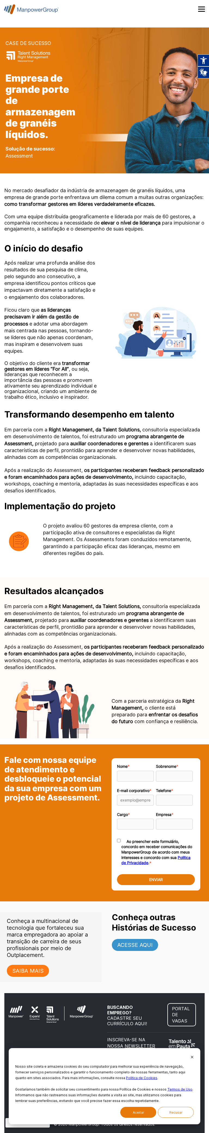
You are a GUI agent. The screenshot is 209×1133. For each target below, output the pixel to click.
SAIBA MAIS (28, 971)
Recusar (175, 1112)
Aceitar (138, 1112)
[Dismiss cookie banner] (192, 1057)
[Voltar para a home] (31, 9)
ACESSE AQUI (135, 945)
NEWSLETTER (140, 1046)
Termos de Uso (179, 1089)
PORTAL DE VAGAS (181, 1015)
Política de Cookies (141, 1078)
